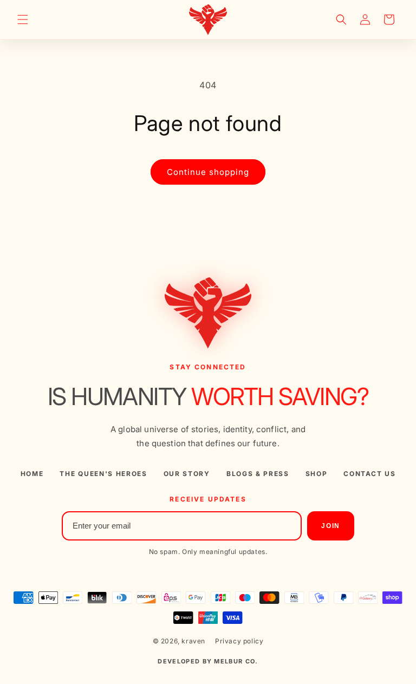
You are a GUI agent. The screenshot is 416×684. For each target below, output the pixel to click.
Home (32, 474)
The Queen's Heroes (103, 474)
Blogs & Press (257, 474)
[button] (23, 19)
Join (330, 526)
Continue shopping (208, 172)
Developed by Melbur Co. (208, 661)
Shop (317, 474)
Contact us (369, 474)
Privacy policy (239, 641)
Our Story (187, 474)
